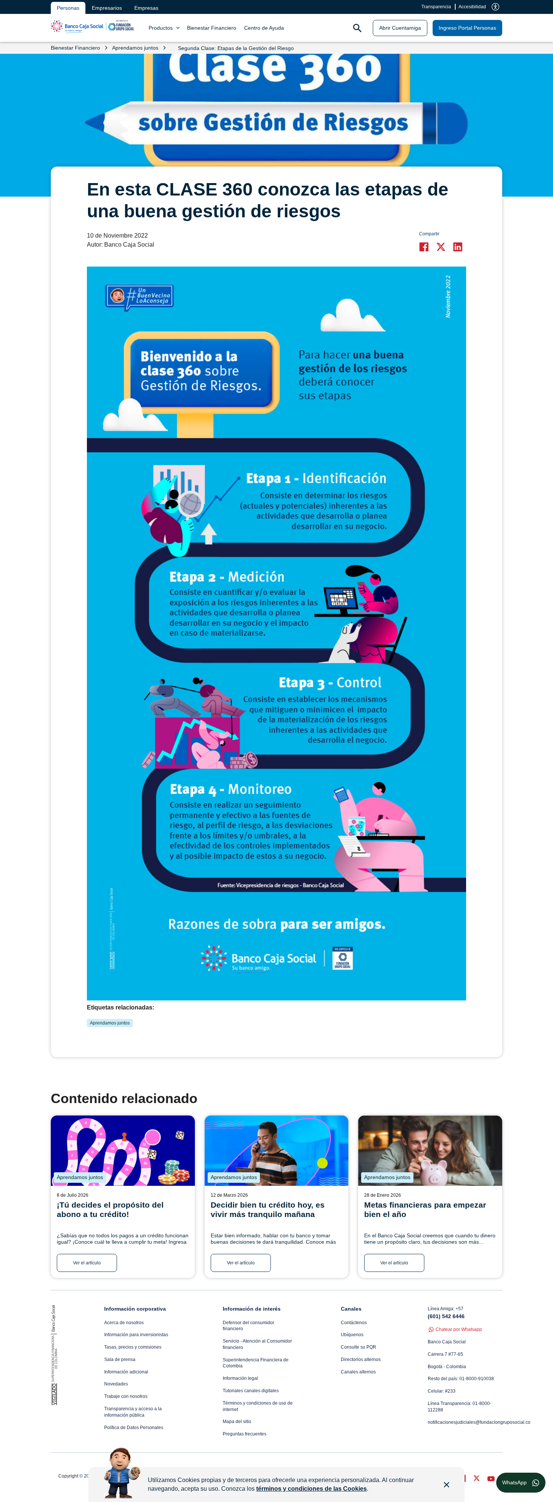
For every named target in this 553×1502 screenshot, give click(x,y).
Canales (351, 1309)
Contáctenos (354, 1322)
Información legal (240, 1378)
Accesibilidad (472, 6)
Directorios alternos (361, 1359)
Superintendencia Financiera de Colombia (256, 1363)
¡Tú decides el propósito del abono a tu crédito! (110, 1209)
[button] (425, 247)
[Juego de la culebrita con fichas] (123, 1151)
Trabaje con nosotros (125, 1396)
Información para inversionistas (136, 1334)
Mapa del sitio (237, 1421)
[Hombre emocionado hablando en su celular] (277, 1151)
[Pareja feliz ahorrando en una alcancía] (430, 1151)
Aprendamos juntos (110, 1023)
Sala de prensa (119, 1359)
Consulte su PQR (358, 1347)
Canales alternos (358, 1372)
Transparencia (436, 6)
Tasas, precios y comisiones (132, 1347)
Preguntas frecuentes (244, 1434)
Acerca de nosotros (124, 1322)
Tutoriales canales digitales (251, 1390)
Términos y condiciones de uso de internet (258, 1406)
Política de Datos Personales (133, 1427)
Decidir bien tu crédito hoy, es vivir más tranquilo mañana (268, 1209)
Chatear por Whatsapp (459, 1329)
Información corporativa (135, 1309)
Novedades (116, 1384)
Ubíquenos (352, 1334)
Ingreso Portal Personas (467, 28)
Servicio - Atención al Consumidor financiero (257, 1344)
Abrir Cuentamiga (400, 28)
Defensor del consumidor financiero (248, 1326)
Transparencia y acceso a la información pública (133, 1412)
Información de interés (252, 1309)
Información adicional (126, 1372)
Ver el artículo (87, 1263)
